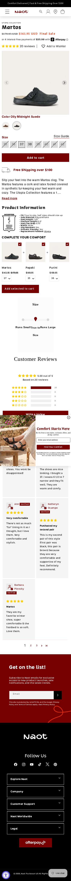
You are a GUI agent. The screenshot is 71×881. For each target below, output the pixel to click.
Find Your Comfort (53, 447)
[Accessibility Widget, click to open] (6, 875)
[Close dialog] (68, 417)
